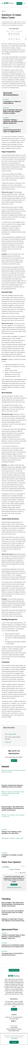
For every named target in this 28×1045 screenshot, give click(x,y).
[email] (19, 39)
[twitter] (14, 39)
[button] (3, 3)
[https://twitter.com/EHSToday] (15, 1021)
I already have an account (14, 887)
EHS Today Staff (13, 28)
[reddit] (16, 39)
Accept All (14, 1042)
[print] (25, 39)
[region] (14, 869)
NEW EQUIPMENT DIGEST (14, 1030)
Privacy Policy (14, 1038)
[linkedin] (11, 39)
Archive (4, 11)
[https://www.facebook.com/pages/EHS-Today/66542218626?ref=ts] (12, 1021)
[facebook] (9, 39)
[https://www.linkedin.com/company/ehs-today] (13, 1021)
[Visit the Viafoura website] (23, 872)
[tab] (6, 866)
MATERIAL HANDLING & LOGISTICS (14, 1029)
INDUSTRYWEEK (14, 1027)
